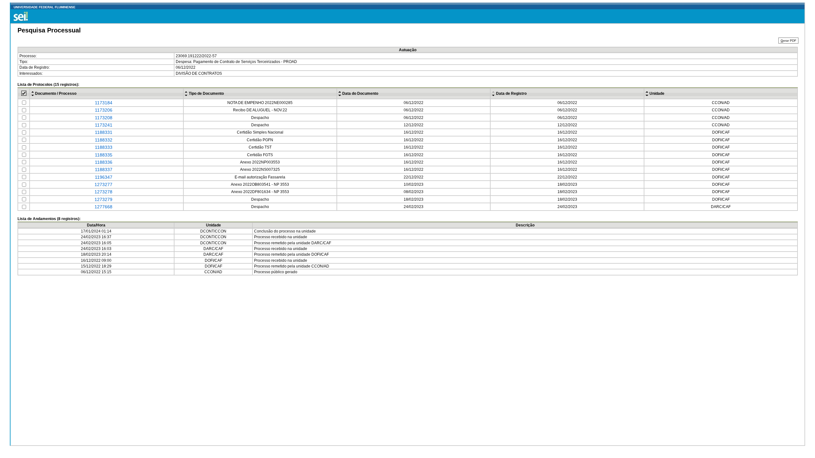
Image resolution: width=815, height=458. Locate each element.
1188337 (103, 169)
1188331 (103, 132)
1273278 (103, 191)
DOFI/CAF (320, 254)
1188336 (103, 162)
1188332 (103, 139)
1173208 (103, 117)
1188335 (103, 154)
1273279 (103, 199)
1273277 (103, 184)
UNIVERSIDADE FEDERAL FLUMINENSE (44, 7)
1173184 (103, 102)
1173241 (103, 125)
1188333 (103, 147)
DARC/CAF (321, 243)
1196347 (103, 177)
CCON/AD (320, 266)
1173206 (103, 110)
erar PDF (788, 40)
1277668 (103, 206)
